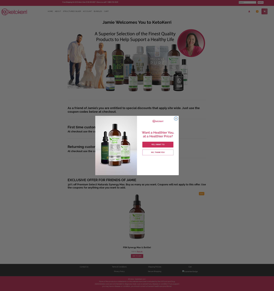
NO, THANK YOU (158, 152)
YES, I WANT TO (158, 145)
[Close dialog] (176, 118)
